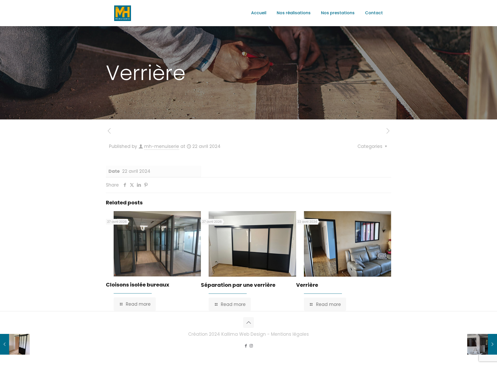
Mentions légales (290, 334)
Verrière (307, 285)
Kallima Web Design (243, 334)
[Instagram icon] (251, 345)
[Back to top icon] (248, 322)
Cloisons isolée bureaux (137, 284)
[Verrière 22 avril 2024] (15, 344)
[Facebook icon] (246, 345)
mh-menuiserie (161, 146)
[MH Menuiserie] (122, 13)
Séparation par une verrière (238, 285)
